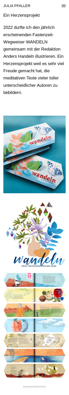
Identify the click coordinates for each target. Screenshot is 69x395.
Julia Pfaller (16, 6)
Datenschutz (40, 386)
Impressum (28, 386)
